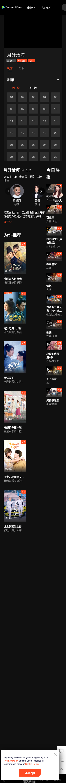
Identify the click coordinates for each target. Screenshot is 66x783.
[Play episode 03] (33, 97)
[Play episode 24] (44, 144)
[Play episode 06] (11, 109)
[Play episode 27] (22, 156)
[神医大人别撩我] (15, 258)
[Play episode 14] (44, 120)
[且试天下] (15, 357)
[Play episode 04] (44, 97)
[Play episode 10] (55, 109)
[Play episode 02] (22, 97)
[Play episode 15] (55, 120)
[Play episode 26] (11, 156)
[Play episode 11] (11, 120)
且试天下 (9, 377)
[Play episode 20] (55, 132)
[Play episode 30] (55, 156)
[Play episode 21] (11, 144)
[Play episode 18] (33, 132)
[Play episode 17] (22, 132)
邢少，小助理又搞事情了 (18, 477)
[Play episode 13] (33, 120)
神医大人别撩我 (13, 278)
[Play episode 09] (44, 109)
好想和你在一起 (13, 427)
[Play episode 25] (55, 144)
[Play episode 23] (33, 144)
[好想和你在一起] (15, 407)
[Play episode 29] (44, 156)
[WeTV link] (12, 7)
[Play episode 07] (22, 109)
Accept (30, 773)
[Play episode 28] (33, 156)
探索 (49, 7)
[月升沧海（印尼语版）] (15, 308)
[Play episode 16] (11, 132)
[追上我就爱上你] (15, 506)
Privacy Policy (11, 760)
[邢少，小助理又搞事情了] (15, 456)
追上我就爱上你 (13, 526)
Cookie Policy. (32, 763)
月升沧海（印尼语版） (16, 328)
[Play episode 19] (44, 132)
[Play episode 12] (22, 120)
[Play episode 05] (55, 97)
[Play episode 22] (22, 144)
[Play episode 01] (11, 97)
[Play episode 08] (33, 109)
